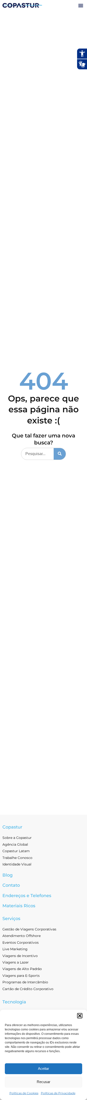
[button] (79, 1015)
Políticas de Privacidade (58, 1093)
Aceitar (43, 1068)
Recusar (43, 1082)
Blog (7, 875)
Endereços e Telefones (26, 895)
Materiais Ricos (18, 905)
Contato (11, 885)
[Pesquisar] (60, 454)
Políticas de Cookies (23, 1093)
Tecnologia (14, 1002)
